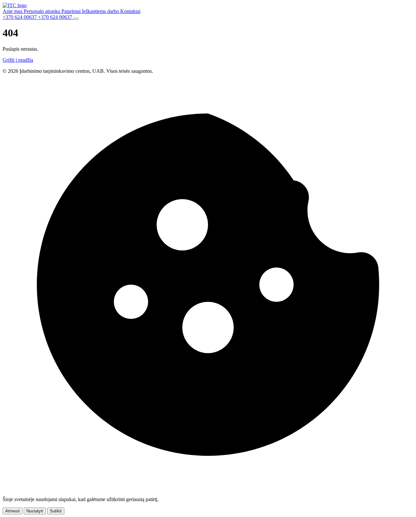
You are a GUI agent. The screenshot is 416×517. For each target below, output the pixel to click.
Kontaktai (130, 11)
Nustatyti (34, 511)
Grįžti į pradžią (18, 60)
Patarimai (71, 11)
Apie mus (13, 11)
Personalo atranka (42, 11)
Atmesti (12, 511)
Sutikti (56, 511)
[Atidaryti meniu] (76, 19)
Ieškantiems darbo (101, 11)
